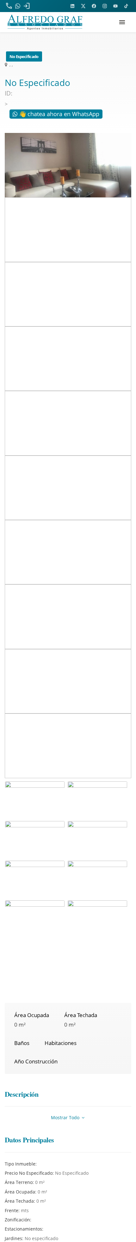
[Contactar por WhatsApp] (17, 6)
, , (10, 65)
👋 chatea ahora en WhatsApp (58, 114)
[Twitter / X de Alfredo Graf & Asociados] (83, 6)
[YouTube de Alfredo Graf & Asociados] (115, 6)
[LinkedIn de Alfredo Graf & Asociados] (72, 6)
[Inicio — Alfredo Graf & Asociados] (45, 22)
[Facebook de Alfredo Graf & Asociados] (94, 6)
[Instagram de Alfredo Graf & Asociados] (104, 6)
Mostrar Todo (66, 1117)
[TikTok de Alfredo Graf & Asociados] (126, 6)
